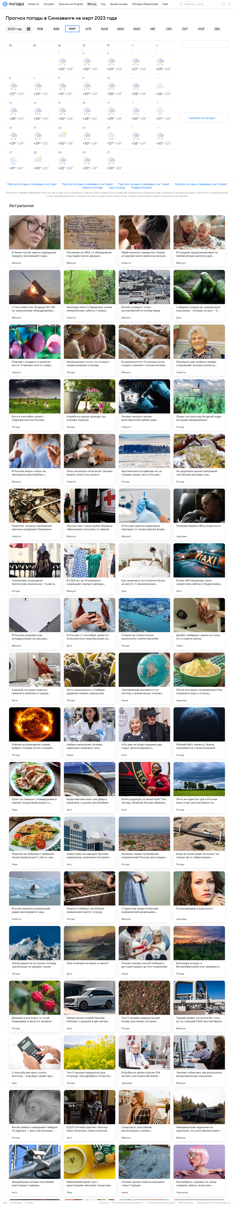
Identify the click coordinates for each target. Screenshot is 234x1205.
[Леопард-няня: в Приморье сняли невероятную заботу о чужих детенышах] (89, 295)
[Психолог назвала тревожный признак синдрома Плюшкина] (34, 514)
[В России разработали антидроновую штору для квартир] (34, 623)
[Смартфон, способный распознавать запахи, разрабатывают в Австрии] (144, 1115)
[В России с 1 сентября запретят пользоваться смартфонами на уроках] (89, 623)
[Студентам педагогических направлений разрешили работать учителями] (144, 897)
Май (104, 28)
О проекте (104, 1203)
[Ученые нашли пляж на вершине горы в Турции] (144, 1170)
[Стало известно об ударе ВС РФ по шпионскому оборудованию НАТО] (34, 295)
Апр (88, 28)
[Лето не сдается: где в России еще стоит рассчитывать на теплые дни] (199, 787)
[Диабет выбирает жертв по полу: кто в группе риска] (199, 623)
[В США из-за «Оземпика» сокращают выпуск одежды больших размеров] (89, 569)
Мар (72, 28)
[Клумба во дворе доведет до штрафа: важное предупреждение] (89, 405)
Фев (56, 28)
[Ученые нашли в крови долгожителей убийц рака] (144, 405)
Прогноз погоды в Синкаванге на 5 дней (87, 184)
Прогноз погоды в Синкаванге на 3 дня (31, 184)
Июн (120, 28)
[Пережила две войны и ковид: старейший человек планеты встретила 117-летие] (199, 350)
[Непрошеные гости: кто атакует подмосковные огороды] (89, 350)
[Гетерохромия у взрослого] (199, 897)
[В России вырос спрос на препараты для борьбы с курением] (34, 459)
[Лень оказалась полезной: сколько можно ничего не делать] (89, 459)
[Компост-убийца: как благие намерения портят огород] (89, 897)
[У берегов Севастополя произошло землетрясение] (144, 623)
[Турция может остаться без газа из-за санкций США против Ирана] (199, 1006)
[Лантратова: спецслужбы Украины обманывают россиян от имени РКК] (89, 514)
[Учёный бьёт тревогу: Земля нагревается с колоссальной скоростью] (199, 733)
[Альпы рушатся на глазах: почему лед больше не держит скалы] (34, 951)
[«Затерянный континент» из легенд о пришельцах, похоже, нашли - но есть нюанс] (144, 678)
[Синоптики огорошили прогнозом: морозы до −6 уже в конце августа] (34, 569)
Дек (217, 28)
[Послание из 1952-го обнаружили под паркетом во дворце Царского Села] (89, 241)
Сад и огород (116, 187)
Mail (5, 1203)
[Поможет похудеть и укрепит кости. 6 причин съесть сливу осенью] (34, 350)
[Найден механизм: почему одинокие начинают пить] (89, 733)
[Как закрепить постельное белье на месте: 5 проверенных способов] (144, 569)
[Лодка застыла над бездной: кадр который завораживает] (199, 405)
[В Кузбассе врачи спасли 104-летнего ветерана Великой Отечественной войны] (144, 1061)
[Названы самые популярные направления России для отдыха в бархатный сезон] (144, 842)
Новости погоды (92, 187)
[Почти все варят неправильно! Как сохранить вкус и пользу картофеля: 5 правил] (199, 678)
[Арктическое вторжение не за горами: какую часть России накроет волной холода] (144, 459)
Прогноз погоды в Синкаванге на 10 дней (201, 184)
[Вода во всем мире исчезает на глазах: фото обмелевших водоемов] (199, 842)
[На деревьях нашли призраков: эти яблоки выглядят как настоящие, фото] (199, 459)
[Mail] (5, 4)
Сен (169, 28)
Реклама (29, 1203)
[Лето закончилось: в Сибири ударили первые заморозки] (89, 678)
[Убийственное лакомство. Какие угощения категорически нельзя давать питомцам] (144, 241)
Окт (185, 28)
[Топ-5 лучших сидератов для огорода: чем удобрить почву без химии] (89, 1061)
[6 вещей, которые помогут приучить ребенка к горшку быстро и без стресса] (34, 678)
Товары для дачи (141, 187)
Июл (136, 28)
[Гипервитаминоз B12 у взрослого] (199, 514)
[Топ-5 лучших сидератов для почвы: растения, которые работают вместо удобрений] (144, 1006)
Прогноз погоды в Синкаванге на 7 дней (144, 184)
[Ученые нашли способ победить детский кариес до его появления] (144, 951)
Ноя (201, 28)
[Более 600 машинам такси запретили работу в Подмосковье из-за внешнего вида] (199, 569)
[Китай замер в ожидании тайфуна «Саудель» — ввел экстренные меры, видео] (34, 1115)
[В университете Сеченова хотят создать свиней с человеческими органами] (144, 350)
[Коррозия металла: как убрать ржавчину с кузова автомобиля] (89, 787)
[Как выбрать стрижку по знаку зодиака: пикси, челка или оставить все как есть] (199, 1170)
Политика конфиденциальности (127, 1203)
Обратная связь (186, 1203)
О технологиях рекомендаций (160, 1203)
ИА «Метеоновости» (221, 1203)
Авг (153, 28)
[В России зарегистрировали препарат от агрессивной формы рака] (144, 514)
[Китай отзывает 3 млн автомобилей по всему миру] (144, 295)
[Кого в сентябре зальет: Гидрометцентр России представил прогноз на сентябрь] (34, 405)
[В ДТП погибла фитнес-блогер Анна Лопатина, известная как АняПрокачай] (89, 1115)
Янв (40, 28)
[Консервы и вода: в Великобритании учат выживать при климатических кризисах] (199, 951)
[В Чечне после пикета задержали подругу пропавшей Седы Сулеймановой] (34, 241)
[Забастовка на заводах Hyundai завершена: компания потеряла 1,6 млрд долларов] (89, 842)
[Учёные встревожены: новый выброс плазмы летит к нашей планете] (34, 733)
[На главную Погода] (16, 4)
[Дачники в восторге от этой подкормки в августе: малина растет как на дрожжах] (34, 1006)
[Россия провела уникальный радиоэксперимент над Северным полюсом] (34, 897)
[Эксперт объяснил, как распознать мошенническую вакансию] (199, 1061)
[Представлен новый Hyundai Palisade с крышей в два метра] (89, 1006)
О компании (16, 1203)
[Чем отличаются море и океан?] (89, 951)
